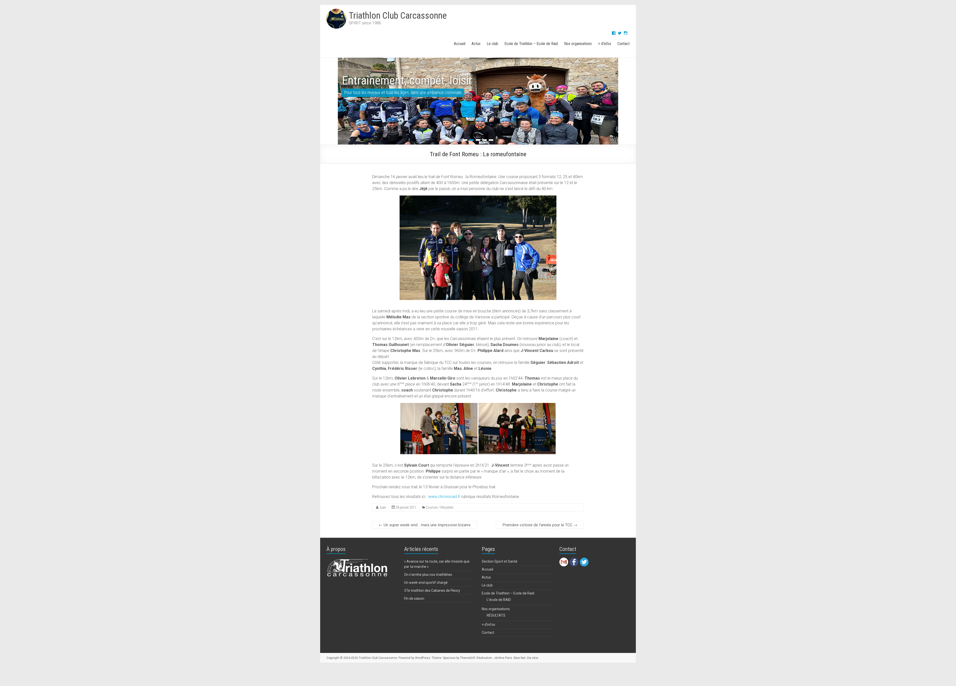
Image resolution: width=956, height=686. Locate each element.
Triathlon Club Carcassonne (398, 15)
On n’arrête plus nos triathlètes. (428, 586)
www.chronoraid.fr (444, 507)
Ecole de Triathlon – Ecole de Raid (531, 43)
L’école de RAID (499, 611)
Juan (382, 519)
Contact (623, 43)
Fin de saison (414, 610)
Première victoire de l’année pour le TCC (539, 536)
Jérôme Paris (503, 669)
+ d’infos (604, 43)
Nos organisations (578, 43)
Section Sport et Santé (499, 573)
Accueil (459, 43)
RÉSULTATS (496, 627)
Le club (492, 43)
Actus (476, 43)
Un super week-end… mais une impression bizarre (425, 536)
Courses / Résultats (440, 519)
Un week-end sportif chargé (426, 594)
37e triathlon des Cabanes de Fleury (432, 602)
